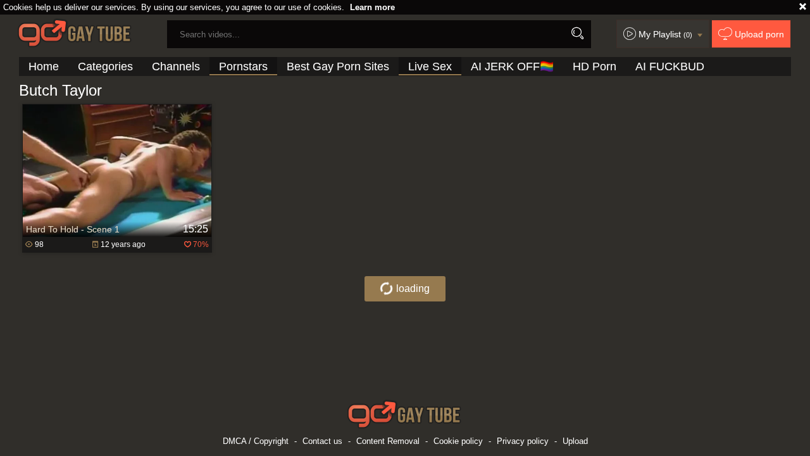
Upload (575, 441)
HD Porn (594, 66)
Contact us (322, 441)
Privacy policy (523, 441)
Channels (176, 66)
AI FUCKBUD (669, 66)
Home (43, 66)
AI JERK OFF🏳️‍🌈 (512, 66)
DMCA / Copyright (256, 441)
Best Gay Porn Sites (338, 66)
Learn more (372, 7)
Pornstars (243, 66)
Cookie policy (458, 441)
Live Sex (430, 66)
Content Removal (388, 441)
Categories (105, 66)
